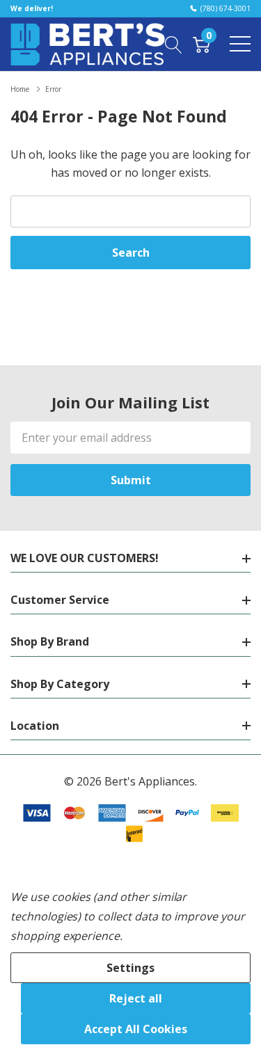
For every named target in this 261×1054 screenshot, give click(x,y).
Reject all (135, 998)
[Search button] (173, 44)
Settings (130, 967)
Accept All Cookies (135, 1029)
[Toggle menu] (240, 43)
